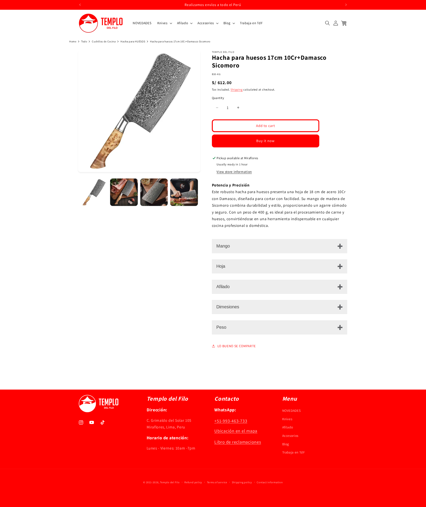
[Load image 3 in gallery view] (154, 192)
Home (73, 41)
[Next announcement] (346, 4)
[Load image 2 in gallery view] (124, 192)
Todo (84, 41)
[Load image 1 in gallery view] (94, 192)
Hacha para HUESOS (132, 41)
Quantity (218, 98)
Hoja (220, 266)
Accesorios (290, 436)
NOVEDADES (291, 410)
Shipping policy (242, 482)
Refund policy (193, 482)
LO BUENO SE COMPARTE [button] (236, 346)
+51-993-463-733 (230, 421)
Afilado (223, 286)
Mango (223, 246)
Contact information (270, 482)
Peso (221, 327)
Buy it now (265, 140)
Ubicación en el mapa (235, 431)
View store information (234, 171)
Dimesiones (227, 306)
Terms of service (217, 482)
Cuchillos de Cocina (104, 41)
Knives (287, 419)
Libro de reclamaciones (237, 442)
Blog (285, 444)
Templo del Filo (170, 482)
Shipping (237, 89)
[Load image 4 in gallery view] (184, 192)
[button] (164, 23)
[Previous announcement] (80, 4)
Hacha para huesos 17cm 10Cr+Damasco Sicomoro (180, 41)
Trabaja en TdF (293, 452)
